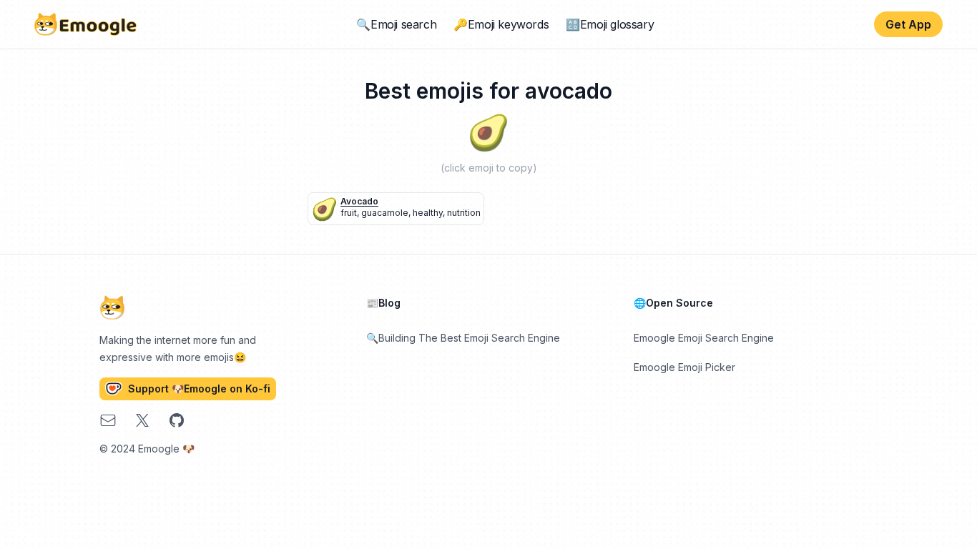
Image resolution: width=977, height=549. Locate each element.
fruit (348, 212)
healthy (428, 212)
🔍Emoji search (396, 24)
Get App (908, 24)
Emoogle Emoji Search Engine (704, 338)
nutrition (464, 212)
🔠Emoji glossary (610, 24)
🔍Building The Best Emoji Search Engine (463, 338)
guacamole (384, 212)
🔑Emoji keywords (501, 24)
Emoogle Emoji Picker (684, 367)
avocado (359, 201)
